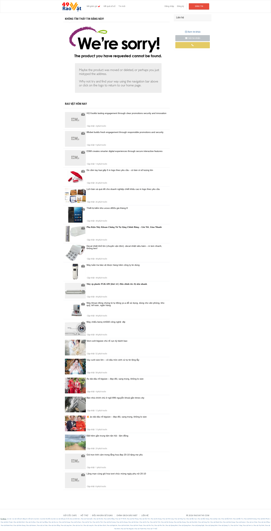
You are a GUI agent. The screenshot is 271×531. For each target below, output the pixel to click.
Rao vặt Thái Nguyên (127, 528)
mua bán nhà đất (45, 519)
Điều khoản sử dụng (102, 515)
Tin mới (121, 6)
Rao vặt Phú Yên (159, 525)
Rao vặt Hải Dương (110, 522)
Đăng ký (180, 6)
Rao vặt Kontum (241, 522)
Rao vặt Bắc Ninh (227, 519)
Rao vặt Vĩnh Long (168, 519)
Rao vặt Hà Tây (87, 522)
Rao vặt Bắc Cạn (191, 519)
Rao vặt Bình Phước (263, 519)
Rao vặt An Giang (156, 519)
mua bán (36, 519)
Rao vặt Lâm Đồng (264, 522)
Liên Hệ (145, 515)
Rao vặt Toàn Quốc (87, 519)
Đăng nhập (169, 6)
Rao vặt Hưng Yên (204, 522)
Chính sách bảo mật (127, 515)
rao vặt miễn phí (17, 519)
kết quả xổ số (65, 519)
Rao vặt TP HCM (120, 519)
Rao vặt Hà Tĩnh (98, 522)
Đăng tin (199, 6)
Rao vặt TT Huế (152, 528)
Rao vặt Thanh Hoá (140, 528)
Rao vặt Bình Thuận (7, 522)
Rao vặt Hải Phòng (133, 519)
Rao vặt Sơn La (248, 525)
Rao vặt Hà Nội (98, 519)
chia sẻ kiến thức (75, 519)
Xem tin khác (194, 32)
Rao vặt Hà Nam (76, 522)
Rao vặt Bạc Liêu (215, 519)
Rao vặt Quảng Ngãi (198, 525)
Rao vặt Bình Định (19, 522)
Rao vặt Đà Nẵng (109, 519)
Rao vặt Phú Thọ (148, 525)
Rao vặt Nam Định (100, 525)
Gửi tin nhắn (194, 38)
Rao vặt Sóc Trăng (237, 525)
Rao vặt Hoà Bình (192, 522)
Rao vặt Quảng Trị (224, 525)
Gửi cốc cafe (70, 515)
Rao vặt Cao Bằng (42, 522)
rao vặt (9, 519)
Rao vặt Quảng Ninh (211, 525)
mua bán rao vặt (55, 519)
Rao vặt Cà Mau (30, 522)
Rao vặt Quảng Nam (184, 525)
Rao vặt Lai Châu (252, 522)
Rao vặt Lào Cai (77, 525)
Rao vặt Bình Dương (250, 519)
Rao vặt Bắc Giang (203, 519)
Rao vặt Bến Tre (238, 519)
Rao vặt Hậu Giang (180, 522)
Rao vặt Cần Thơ (144, 519)
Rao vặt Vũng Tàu (180, 519)
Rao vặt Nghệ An (112, 525)
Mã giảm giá (92, 6)
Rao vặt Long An (88, 525)
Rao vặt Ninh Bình (124, 525)
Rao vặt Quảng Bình (171, 525)
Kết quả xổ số (109, 6)
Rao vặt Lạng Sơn (66, 525)
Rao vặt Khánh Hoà (216, 522)
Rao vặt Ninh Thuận (136, 525)
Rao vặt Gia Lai (53, 522)
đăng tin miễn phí (28, 519)
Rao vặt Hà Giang (64, 522)
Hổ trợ (84, 515)
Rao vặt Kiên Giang (229, 522)
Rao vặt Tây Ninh (259, 525)
